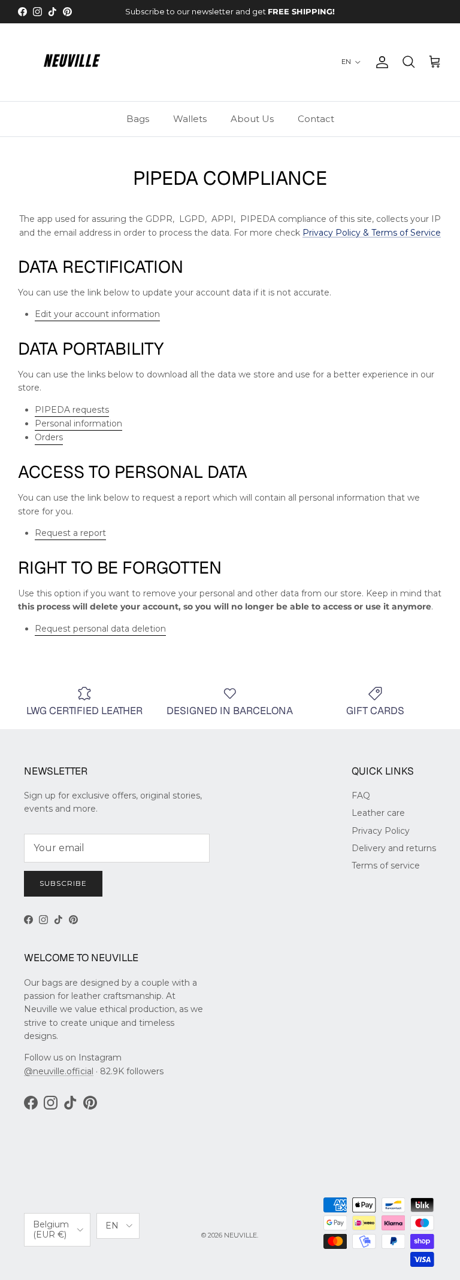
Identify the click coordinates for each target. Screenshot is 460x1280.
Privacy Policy (381, 830)
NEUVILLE (240, 1235)
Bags (137, 118)
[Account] (379, 62)
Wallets (190, 118)
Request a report (70, 533)
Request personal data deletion (100, 628)
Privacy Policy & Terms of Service (371, 232)
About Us (252, 118)
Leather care (378, 812)
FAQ (361, 795)
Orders (49, 437)
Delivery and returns (394, 848)
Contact (316, 118)
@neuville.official (58, 1071)
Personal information (78, 423)
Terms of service (386, 865)
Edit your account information (97, 314)
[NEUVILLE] (72, 62)
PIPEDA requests (72, 409)
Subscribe (63, 883)
